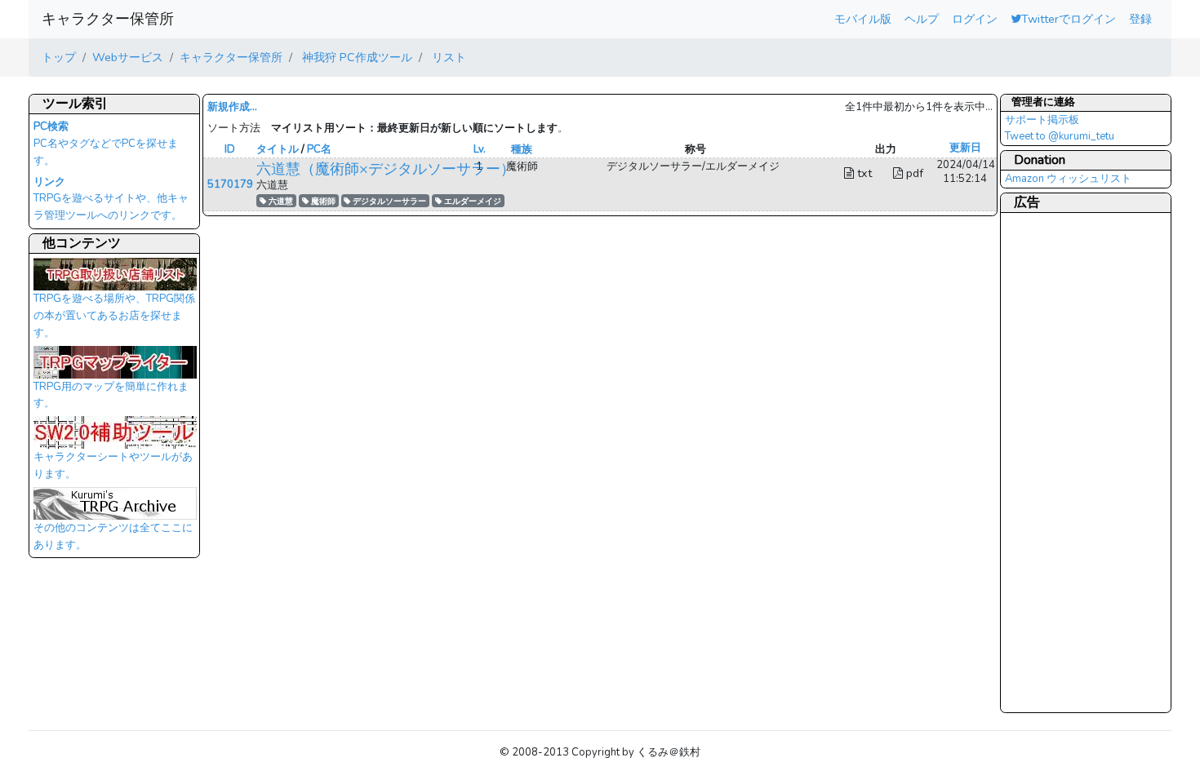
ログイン (975, 19)
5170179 (230, 184)
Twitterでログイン (1068, 19)
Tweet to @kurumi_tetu (1059, 136)
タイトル (277, 149)
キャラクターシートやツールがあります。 (113, 465)
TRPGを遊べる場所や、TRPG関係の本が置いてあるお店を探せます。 (114, 315)
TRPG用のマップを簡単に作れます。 (111, 395)
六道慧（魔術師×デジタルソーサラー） (385, 169)
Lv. (479, 149)
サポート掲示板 (1042, 120)
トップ (59, 57)
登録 (1140, 19)
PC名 (319, 149)
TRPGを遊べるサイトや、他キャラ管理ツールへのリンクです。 (111, 199)
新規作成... (232, 107)
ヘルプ (921, 19)
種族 (521, 149)
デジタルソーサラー (388, 201)
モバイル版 (862, 19)
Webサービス (127, 57)
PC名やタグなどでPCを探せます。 (105, 143)
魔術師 (322, 201)
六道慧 (279, 201)
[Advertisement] (1070, 462)
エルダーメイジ (471, 201)
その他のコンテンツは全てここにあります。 (113, 536)
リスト (447, 57)
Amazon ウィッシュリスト (1068, 178)
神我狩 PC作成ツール (355, 57)
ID (229, 149)
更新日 (965, 147)
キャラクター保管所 (108, 19)
